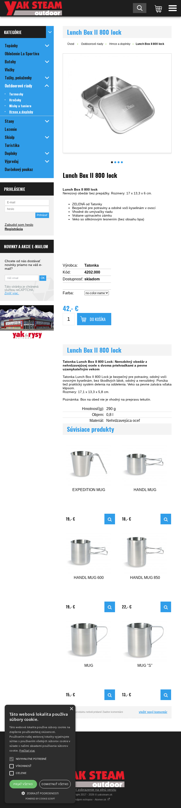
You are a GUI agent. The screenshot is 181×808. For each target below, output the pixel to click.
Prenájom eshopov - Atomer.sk (89, 799)
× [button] (71, 709)
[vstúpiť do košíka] (157, 8)
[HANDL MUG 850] (145, 552)
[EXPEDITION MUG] (89, 464)
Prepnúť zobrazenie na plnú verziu (90, 789)
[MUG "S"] (145, 640)
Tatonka (91, 265)
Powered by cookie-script (40, 798)
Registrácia (14, 229)
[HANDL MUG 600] (89, 552)
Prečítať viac (27, 750)
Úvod (70, 44)
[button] (40, 793)
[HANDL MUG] (145, 464)
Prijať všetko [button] (23, 784)
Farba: (68, 293)
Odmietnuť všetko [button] (54, 784)
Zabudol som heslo (19, 225)
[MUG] (89, 640)
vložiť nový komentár (153, 712)
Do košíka (98, 319)
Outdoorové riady (92, 44)
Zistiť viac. (11, 293)
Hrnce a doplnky (119, 44)
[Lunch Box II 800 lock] (117, 103)
